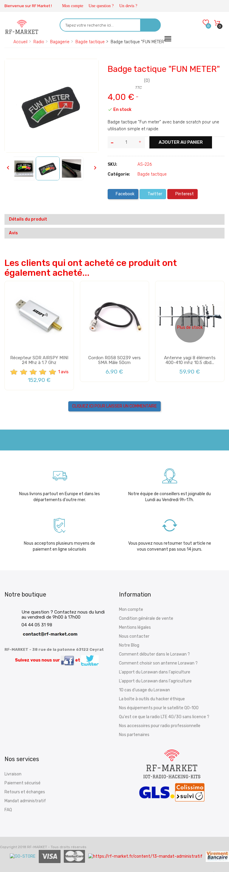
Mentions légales (135, 627)
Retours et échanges (24, 791)
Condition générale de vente (146, 618)
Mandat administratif (25, 800)
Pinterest (184, 193)
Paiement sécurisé (22, 783)
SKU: (112, 164)
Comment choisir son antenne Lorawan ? (158, 663)
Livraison (12, 774)
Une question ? (101, 6)
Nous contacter (134, 636)
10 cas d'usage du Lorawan (144, 690)
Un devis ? (128, 6)
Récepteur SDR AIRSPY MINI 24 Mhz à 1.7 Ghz (39, 360)
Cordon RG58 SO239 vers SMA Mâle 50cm (114, 360)
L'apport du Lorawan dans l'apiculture (154, 672)
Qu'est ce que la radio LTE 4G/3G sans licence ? (164, 716)
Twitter (154, 193)
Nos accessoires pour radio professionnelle (159, 725)
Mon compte (72, 6)
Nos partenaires (134, 734)
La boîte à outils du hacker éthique (152, 698)
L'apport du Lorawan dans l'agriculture (155, 681)
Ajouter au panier (181, 142)
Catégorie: (119, 174)
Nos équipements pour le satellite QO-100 (159, 707)
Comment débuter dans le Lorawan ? (154, 654)
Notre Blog (129, 645)
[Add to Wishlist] (13, 68)
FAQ (8, 809)
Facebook (124, 193)
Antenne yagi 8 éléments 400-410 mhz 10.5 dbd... (190, 360)
